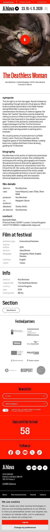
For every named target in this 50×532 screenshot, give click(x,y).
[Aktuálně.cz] (11, 370)
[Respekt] (27, 371)
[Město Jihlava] (17, 343)
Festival (33, 495)
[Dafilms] (41, 370)
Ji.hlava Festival (8, 2)
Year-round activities (18, 495)
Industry (43, 495)
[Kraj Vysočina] (33, 343)
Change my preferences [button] (25, 527)
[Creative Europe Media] (17, 353)
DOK (29, 468)
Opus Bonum (25, 250)
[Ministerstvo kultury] (17, 332)
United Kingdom (23, 82)
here (30, 411)
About (5, 495)
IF (45, 468)
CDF (34, 468)
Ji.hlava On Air (42, 2)
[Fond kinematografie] (33, 332)
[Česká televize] (17, 360)
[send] (43, 396)
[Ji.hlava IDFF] (11, 8)
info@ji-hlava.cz (9, 484)
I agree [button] (25, 522)
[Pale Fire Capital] (33, 353)
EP (40, 468)
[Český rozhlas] (33, 360)
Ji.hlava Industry (24, 2)
